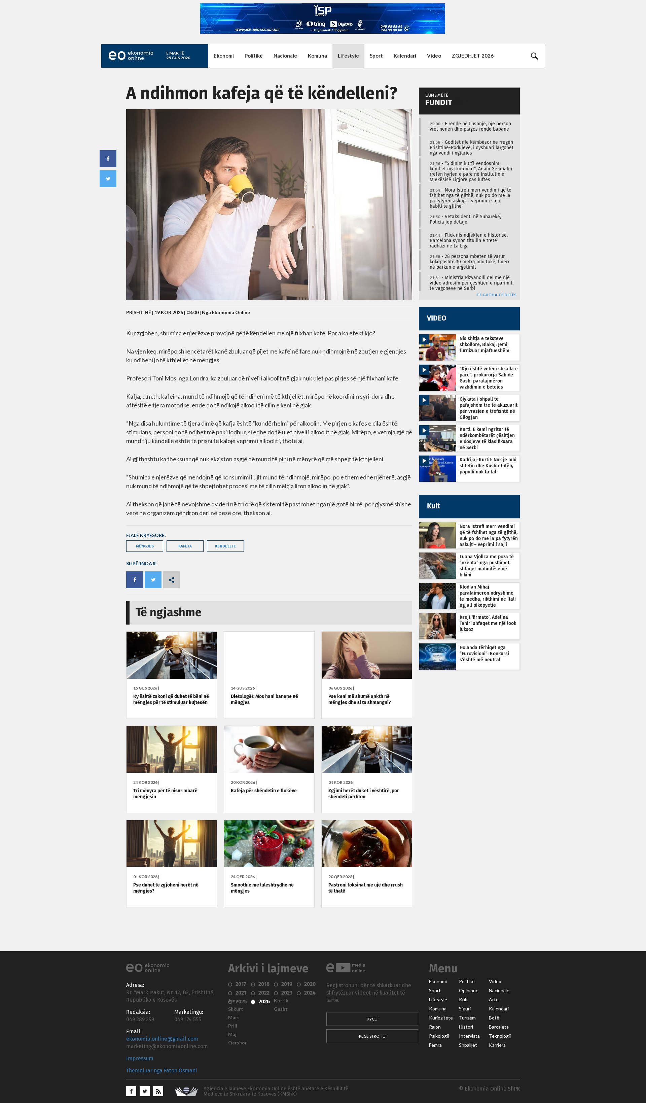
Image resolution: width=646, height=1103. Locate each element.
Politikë (254, 56)
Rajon (435, 1027)
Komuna (317, 56)
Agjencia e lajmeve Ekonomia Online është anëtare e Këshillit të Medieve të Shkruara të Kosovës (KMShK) (276, 1091)
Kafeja (185, 545)
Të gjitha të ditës (496, 295)
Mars (234, 1017)
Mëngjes (145, 545)
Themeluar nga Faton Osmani (161, 1070)
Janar (234, 1000)
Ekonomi (224, 56)
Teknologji (500, 1036)
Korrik (281, 1000)
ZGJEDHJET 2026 (473, 56)
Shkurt (235, 1009)
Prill (232, 1026)
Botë (494, 1017)
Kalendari (405, 56)
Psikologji (439, 1036)
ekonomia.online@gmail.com (162, 1039)
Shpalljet (468, 1045)
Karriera (497, 1045)
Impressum (139, 1058)
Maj (232, 1034)
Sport (376, 56)
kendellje (225, 545)
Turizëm (467, 1017)
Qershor (237, 1042)
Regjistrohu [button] (372, 1036)
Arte (494, 999)
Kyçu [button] (372, 1019)
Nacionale (285, 56)
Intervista (469, 1036)
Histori (466, 1027)
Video (434, 56)
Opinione (468, 990)
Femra (435, 1045)
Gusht (281, 1009)
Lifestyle (348, 56)
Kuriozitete (441, 1017)
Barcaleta (499, 1027)
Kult (463, 999)
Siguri (465, 1008)
